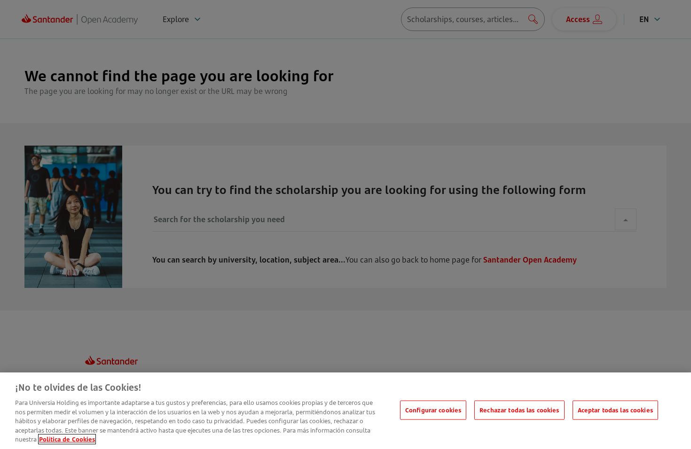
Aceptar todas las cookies (615, 409)
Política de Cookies (67, 439)
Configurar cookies (433, 409)
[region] (345, 410)
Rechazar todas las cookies (519, 409)
